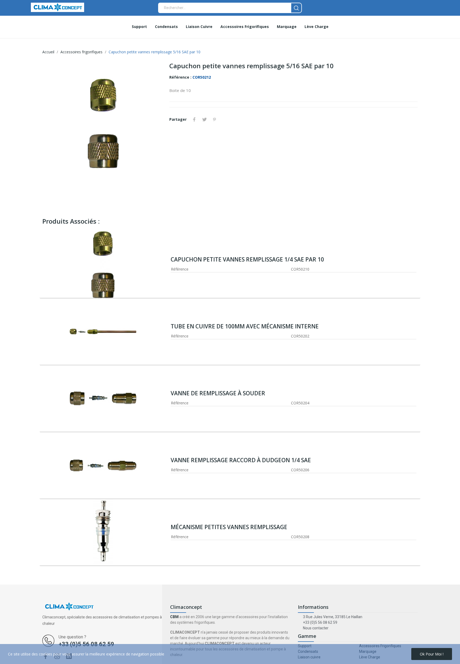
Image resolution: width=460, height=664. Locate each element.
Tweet (204, 119)
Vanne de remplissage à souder (218, 393)
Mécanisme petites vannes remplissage (229, 527)
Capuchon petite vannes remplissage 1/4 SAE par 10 (247, 259)
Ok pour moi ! (431, 654)
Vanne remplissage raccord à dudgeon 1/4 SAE (241, 460)
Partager (194, 119)
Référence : (180, 77)
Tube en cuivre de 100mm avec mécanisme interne (245, 326)
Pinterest (215, 119)
